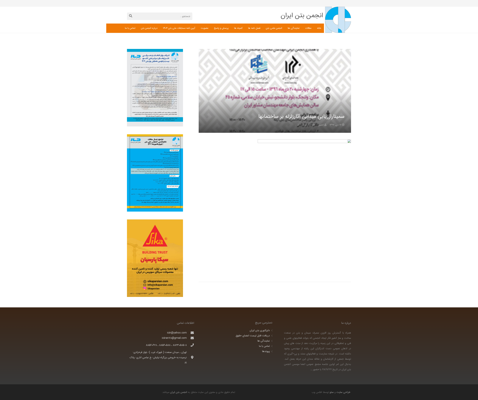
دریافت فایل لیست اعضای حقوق (253, 336)
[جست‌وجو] (130, 16)
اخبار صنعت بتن (304, 125)
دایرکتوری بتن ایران (260, 330)
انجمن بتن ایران (178, 392)
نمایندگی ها (263, 341)
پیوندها (266, 351)
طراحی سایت (343, 392)
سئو (332, 392)
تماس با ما (264, 346)
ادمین (321, 125)
